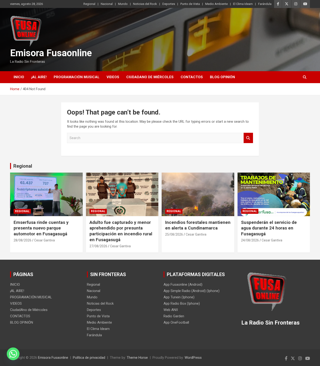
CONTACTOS (192, 77)
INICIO (19, 77)
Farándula (265, 4)
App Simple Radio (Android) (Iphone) (192, 291)
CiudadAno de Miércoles (150, 77)
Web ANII (171, 310)
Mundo (123, 4)
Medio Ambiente (216, 4)
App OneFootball (176, 322)
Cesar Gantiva (44, 240)
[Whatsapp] (13, 354)
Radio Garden (174, 316)
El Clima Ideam (243, 4)
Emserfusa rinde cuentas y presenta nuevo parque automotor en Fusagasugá (41, 228)
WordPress (193, 357)
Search (248, 138)
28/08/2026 (22, 240)
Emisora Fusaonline (51, 53)
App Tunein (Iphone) (179, 297)
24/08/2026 (250, 240)
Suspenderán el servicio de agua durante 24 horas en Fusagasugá (269, 228)
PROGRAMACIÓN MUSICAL (77, 77)
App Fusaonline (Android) (183, 284)
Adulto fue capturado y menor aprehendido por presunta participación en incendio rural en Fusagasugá (120, 231)
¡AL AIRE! (39, 77)
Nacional (107, 4)
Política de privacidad (89, 357)
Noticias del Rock (145, 4)
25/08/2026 (174, 234)
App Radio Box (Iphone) (182, 303)
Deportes (168, 4)
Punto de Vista (190, 4)
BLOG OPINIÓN (222, 77)
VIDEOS (113, 77)
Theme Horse (137, 357)
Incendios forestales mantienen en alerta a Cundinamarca (198, 225)
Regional (89, 4)
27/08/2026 (98, 246)
